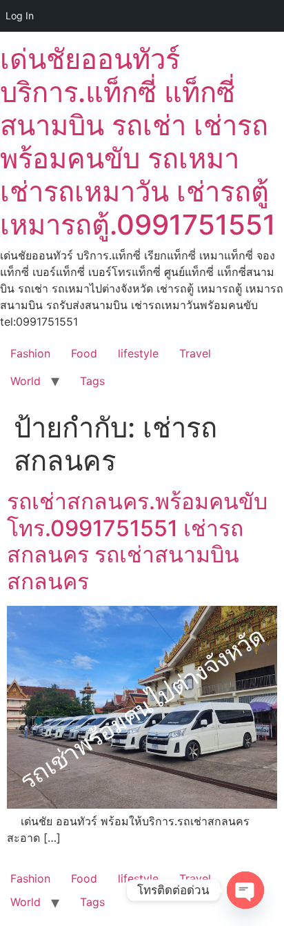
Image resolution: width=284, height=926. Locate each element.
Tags (92, 381)
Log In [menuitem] (20, 15)
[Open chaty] (245, 890)
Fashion (30, 353)
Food (84, 353)
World (25, 381)
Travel (195, 353)
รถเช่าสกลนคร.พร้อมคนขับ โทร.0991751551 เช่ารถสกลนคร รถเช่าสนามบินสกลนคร (137, 541)
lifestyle (138, 353)
